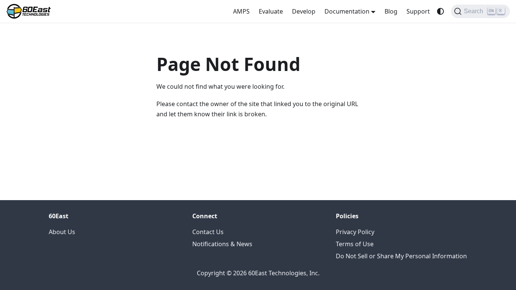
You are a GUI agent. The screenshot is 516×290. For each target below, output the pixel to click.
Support (418, 11)
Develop (303, 11)
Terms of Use (355, 244)
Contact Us (208, 232)
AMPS (241, 11)
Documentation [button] (346, 11)
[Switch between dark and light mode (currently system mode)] (440, 11)
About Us (62, 232)
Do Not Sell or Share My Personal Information (401, 256)
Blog (391, 11)
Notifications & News (222, 244)
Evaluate (271, 11)
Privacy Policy (355, 232)
